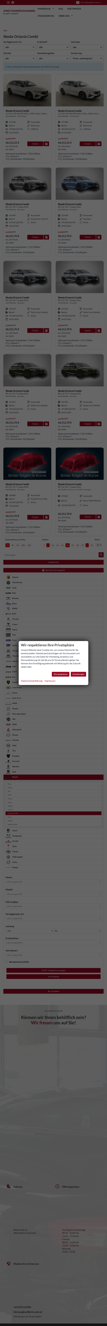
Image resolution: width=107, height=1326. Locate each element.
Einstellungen (78, 674)
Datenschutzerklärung (31, 680)
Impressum (50, 680)
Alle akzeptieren (61, 674)
